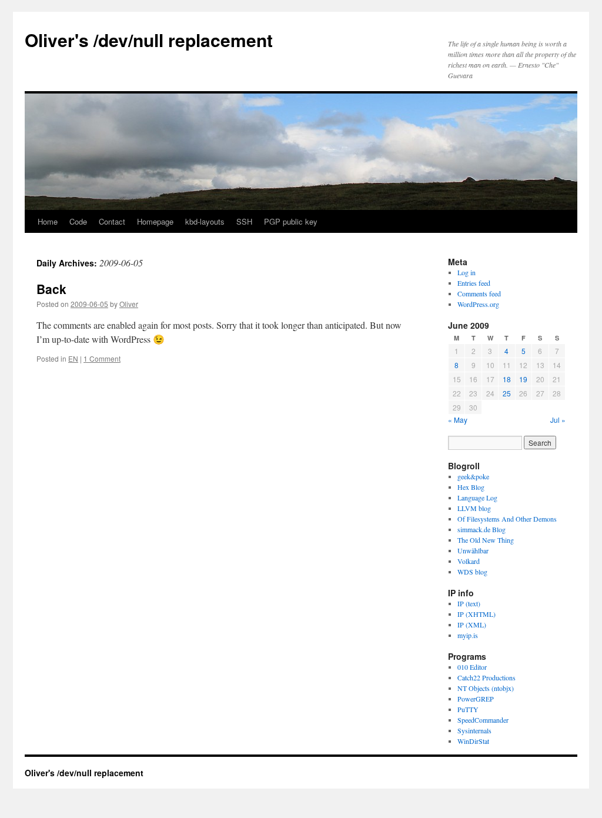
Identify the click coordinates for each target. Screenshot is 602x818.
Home (48, 221)
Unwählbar (473, 550)
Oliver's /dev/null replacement (149, 39)
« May (457, 420)
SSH (244, 221)
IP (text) (468, 603)
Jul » (558, 420)
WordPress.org (478, 304)
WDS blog (472, 571)
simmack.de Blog (481, 529)
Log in (466, 272)
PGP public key (290, 221)
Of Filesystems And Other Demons (507, 518)
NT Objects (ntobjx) (485, 688)
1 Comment (102, 358)
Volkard (468, 561)
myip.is (467, 635)
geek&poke (473, 476)
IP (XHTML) (476, 614)
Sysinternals (474, 730)
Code (78, 221)
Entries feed (473, 283)
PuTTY (468, 709)
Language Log (477, 497)
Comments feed (479, 293)
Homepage (155, 221)
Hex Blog (470, 487)
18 (507, 379)
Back (51, 289)
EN (73, 358)
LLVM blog (474, 508)
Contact (112, 221)
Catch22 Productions (486, 677)
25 (507, 393)
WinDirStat (473, 741)
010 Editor (472, 667)
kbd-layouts (205, 221)
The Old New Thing (485, 540)
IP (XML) (471, 624)
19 (523, 379)
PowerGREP (475, 698)
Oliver (128, 304)
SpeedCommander (483, 719)
